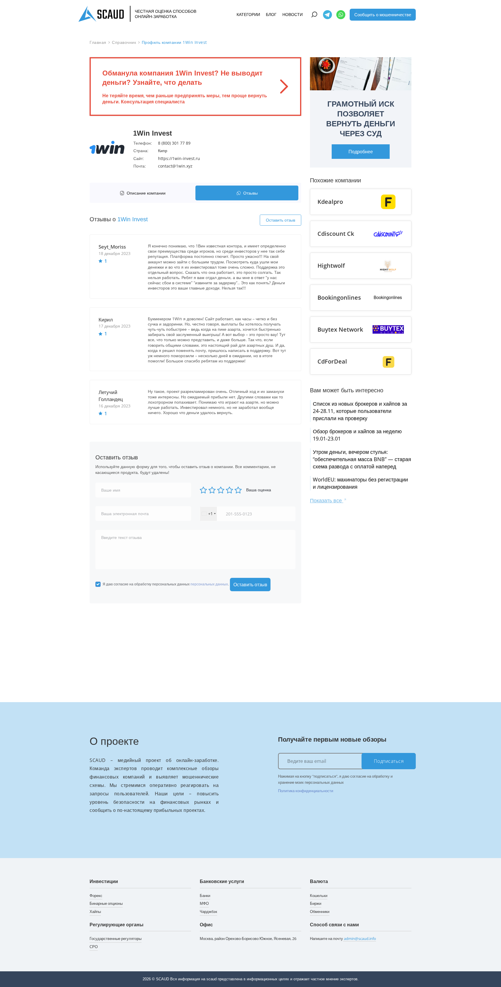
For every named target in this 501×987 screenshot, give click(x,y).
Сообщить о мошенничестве (382, 14)
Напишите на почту (343, 938)
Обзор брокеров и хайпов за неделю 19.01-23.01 (357, 435)
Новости (292, 14)
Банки (205, 895)
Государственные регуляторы (115, 938)
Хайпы (95, 911)
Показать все (326, 500)
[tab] (143, 193)
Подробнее (360, 151)
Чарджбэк (208, 911)
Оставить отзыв (280, 220)
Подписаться (389, 761)
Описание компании (146, 193)
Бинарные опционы (106, 903)
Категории (248, 14)
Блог (271, 14)
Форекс (96, 895)
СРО (94, 946)
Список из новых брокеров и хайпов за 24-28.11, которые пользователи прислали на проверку (360, 411)
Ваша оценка (258, 489)
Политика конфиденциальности (305, 790)
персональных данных (209, 584)
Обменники (319, 911)
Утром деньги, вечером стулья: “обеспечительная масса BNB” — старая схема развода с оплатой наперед (362, 459)
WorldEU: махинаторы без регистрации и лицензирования (360, 483)
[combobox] (208, 514)
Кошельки (318, 895)
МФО (204, 903)
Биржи (315, 903)
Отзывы (250, 193)
